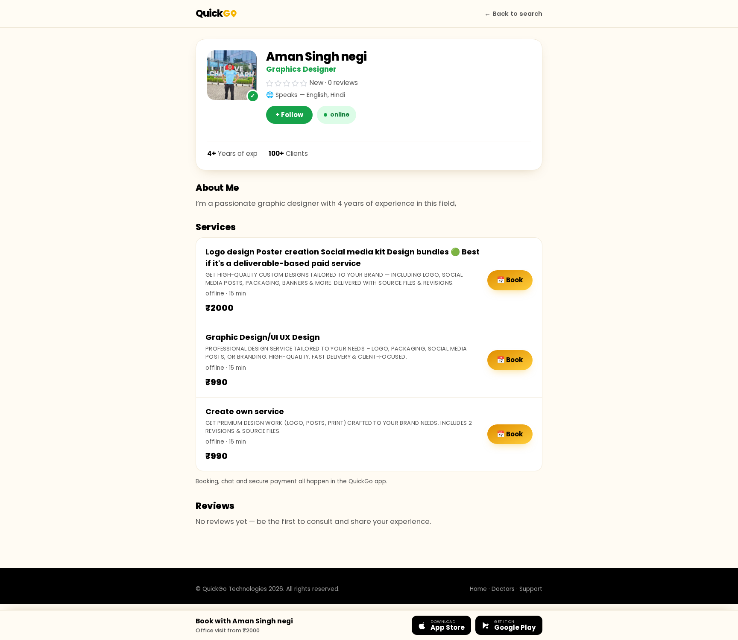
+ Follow (289, 114)
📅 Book (510, 279)
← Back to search (513, 13)
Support (530, 589)
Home (478, 589)
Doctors (503, 589)
